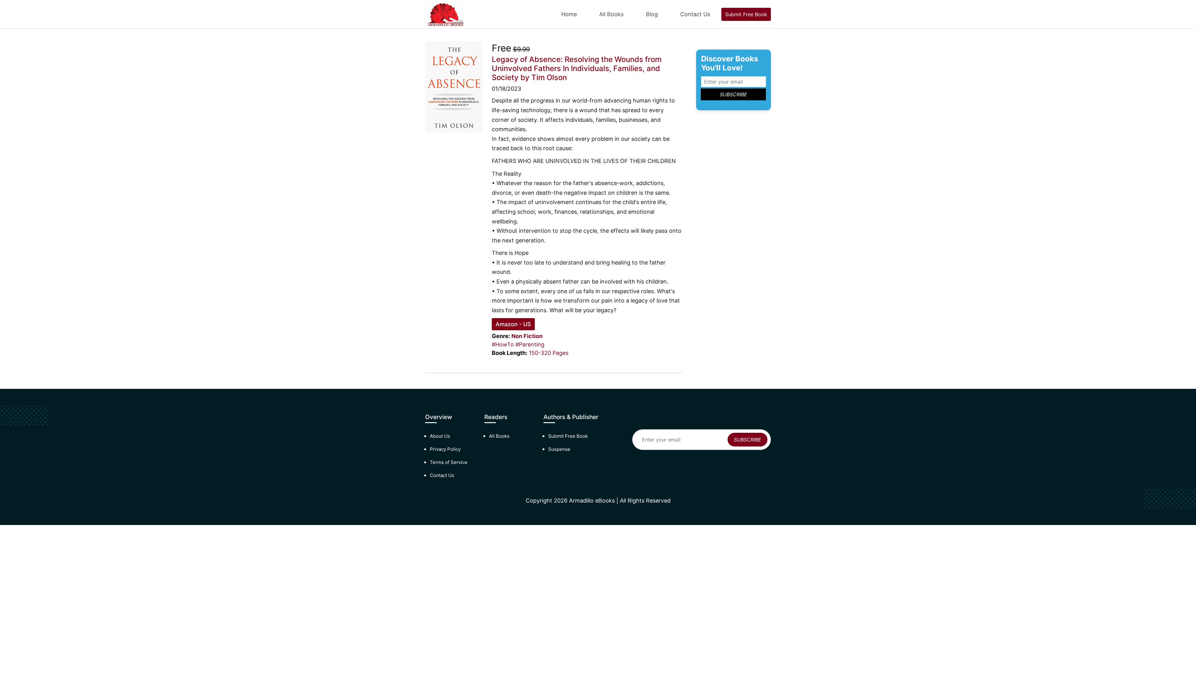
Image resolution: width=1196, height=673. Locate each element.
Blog (652, 14)
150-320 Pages (548, 353)
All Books (611, 14)
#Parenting (529, 344)
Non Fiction (527, 336)
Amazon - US (513, 324)
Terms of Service (448, 462)
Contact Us (695, 14)
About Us (440, 436)
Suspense (559, 449)
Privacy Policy (445, 449)
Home (569, 14)
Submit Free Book (746, 14)
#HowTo (503, 344)
